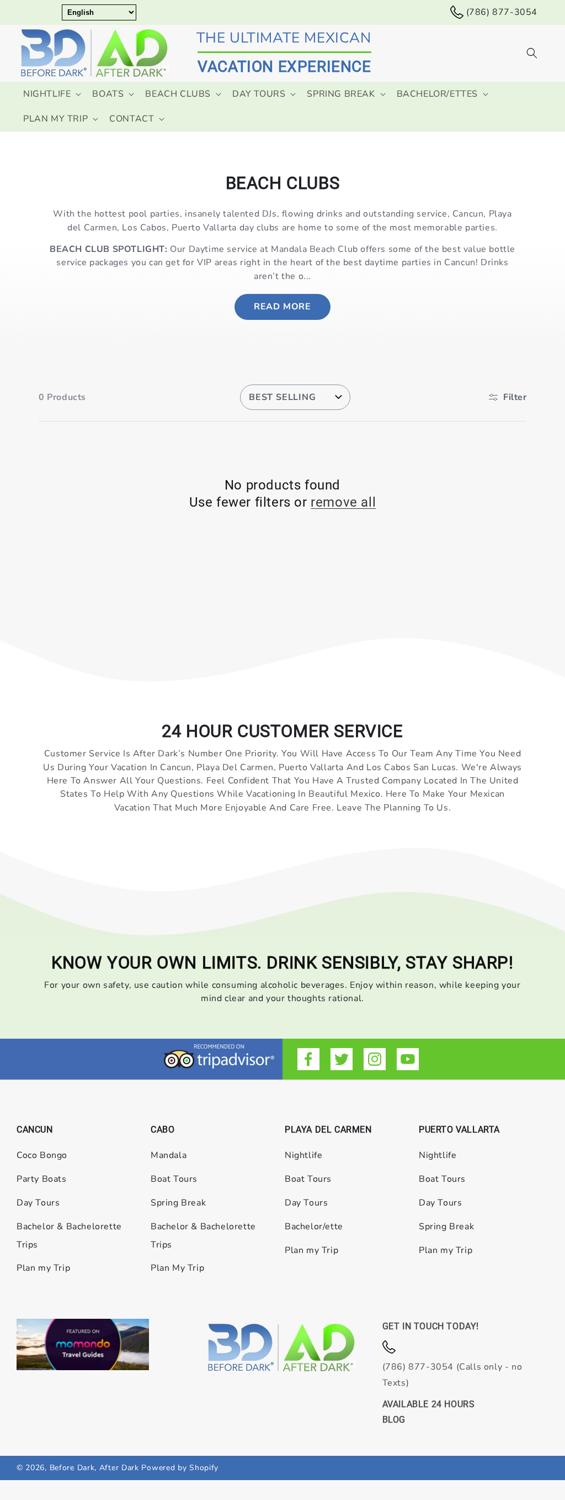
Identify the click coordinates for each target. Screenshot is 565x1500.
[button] (532, 53)
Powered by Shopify (179, 1467)
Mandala (168, 1155)
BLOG (394, 1419)
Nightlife (303, 1155)
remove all (343, 502)
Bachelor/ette (314, 1226)
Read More (282, 307)
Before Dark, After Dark (96, 1467)
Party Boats (42, 1179)
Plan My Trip (177, 1268)
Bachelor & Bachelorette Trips (69, 1235)
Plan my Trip (43, 1268)
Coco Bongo (42, 1155)
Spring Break (178, 1203)
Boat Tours (174, 1179)
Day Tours (38, 1203)
